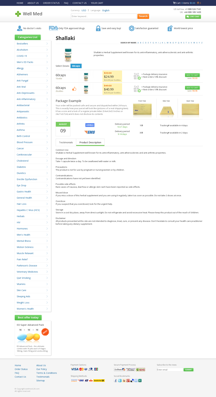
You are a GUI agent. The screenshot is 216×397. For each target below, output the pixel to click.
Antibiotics (22, 117)
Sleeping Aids (23, 296)
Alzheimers (22, 74)
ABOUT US (33, 2)
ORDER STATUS (51, 2)
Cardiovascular (24, 154)
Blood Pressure (25, 142)
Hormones (22, 228)
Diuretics (21, 173)
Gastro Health (24, 191)
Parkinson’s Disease (27, 265)
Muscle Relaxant (25, 253)
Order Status (21, 369)
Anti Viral (21, 86)
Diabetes (21, 166)
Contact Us (20, 376)
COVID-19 (22, 55)
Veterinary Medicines (27, 271)
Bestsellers (22, 43)
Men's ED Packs (25, 62)
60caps (76, 65)
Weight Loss (23, 302)
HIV (18, 222)
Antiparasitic (23, 111)
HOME (20, 2)
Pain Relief (22, 259)
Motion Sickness (25, 247)
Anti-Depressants (25, 92)
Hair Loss (21, 203)
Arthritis (21, 123)
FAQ (66, 2)
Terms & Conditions (46, 372)
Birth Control (23, 136)
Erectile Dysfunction (27, 179)
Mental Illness (24, 240)
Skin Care (21, 290)
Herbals (21, 216)
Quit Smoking (24, 277)
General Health (24, 197)
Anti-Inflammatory (26, 99)
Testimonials (66, 142)
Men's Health (23, 234)
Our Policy (41, 369)
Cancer (20, 148)
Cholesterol (22, 160)
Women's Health (25, 308)
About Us (41, 365)
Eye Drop (21, 185)
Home (18, 365)
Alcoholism (22, 49)
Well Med (32, 14)
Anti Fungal (22, 80)
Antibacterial (23, 105)
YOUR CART (97, 2)
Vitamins (21, 284)
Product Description (90, 142)
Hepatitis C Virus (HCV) (28, 210)
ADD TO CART (192, 75)
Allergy (20, 68)
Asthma (21, 129)
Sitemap (40, 380)
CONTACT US (80, 2)
